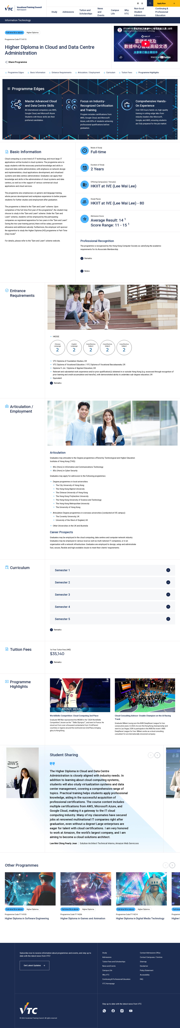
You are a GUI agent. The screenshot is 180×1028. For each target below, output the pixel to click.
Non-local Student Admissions (140, 12)
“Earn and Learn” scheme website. (45, 241)
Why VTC (126, 12)
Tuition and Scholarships (85, 12)
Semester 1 (62, 570)
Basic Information (37, 72)
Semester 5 (62, 619)
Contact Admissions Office (150, 953)
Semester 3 (62, 594)
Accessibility (145, 975)
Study (54, 12)
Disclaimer (144, 966)
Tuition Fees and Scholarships (113, 962)
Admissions (68, 12)
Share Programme (17, 62)
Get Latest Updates (32, 965)
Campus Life (115, 12)
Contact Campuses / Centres (151, 957)
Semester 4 (62, 607)
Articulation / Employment (89, 72)
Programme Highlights (148, 72)
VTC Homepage (108, 984)
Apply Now (161, 3)
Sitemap (143, 962)
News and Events (101, 12)
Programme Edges (16, 72)
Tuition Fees (127, 72)
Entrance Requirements (62, 72)
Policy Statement (146, 970)
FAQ (141, 979)
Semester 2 (62, 582)
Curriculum (110, 72)
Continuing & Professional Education (161, 12)
